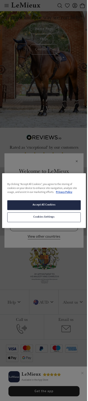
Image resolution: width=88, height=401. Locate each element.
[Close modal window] (76, 161)
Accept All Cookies (44, 205)
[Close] (82, 373)
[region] (44, 200)
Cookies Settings (43, 217)
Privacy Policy (64, 192)
